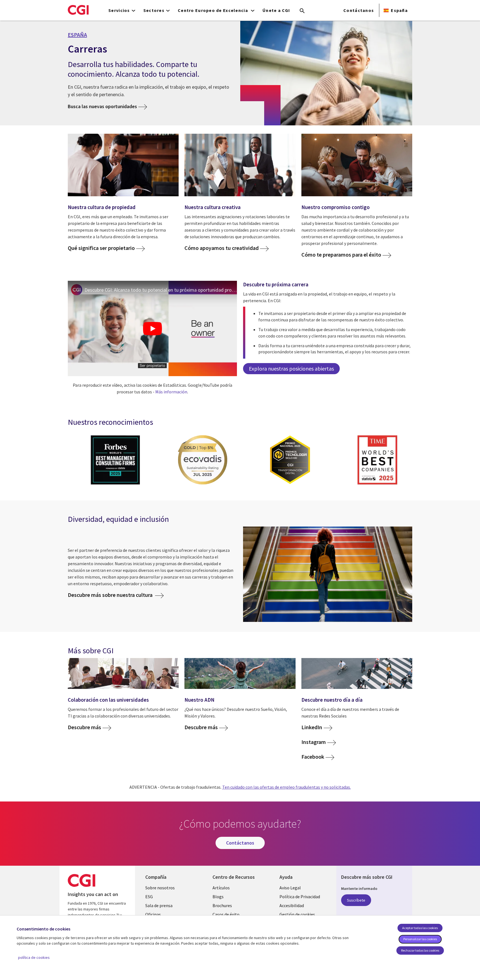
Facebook (312, 756)
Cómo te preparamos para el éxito (341, 254)
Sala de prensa (158, 905)
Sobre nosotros (160, 887)
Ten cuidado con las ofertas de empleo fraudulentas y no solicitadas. (286, 787)
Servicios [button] (119, 10)
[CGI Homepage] (78, 9)
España (399, 10)
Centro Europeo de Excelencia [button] (213, 10)
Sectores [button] (153, 10)
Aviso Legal (290, 887)
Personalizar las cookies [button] (420, 939)
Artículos (221, 887)
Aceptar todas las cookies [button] (420, 928)
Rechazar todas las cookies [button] (420, 950)
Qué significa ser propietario (101, 248)
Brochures (222, 905)
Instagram (313, 742)
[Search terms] (302, 11)
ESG (149, 896)
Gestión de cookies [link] (297, 914)
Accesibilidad (291, 905)
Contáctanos (358, 10)
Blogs (218, 896)
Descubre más (84, 727)
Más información (171, 391)
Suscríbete (356, 900)
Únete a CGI (276, 10)
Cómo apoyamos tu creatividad (221, 248)
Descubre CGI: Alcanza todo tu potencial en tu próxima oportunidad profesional (160, 290)
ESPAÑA (77, 34)
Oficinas (153, 914)
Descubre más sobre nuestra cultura (111, 594)
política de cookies (34, 957)
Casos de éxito (225, 914)
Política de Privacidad (299, 896)
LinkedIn (311, 727)
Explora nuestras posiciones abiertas (291, 368)
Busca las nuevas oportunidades (102, 106)
